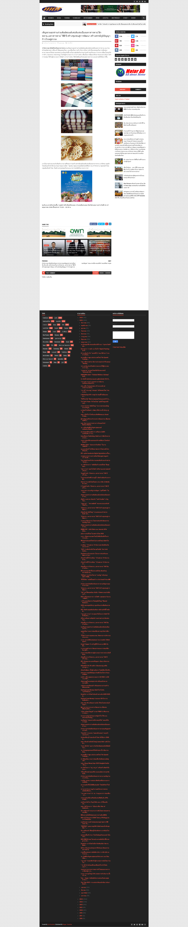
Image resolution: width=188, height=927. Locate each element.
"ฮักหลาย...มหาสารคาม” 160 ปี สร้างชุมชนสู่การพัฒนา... (95, 517)
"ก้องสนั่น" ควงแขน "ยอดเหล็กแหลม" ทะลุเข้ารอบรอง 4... (94, 734)
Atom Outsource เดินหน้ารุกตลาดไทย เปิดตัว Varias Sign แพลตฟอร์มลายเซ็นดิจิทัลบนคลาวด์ (134, 185)
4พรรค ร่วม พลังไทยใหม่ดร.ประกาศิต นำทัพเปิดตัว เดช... (95, 482)
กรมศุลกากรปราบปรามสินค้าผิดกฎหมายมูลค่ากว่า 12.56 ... (94, 457)
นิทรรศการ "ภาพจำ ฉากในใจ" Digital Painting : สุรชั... (95, 349)
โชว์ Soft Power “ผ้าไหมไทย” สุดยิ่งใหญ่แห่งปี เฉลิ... (94, 402)
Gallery (65, 355)
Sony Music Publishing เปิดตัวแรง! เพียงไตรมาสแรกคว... (95, 437)
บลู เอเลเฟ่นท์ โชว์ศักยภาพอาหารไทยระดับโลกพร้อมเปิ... (95, 450)
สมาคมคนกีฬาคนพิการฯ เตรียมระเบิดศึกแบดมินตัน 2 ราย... (93, 432)
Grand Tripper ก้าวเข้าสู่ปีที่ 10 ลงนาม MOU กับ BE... (94, 645)
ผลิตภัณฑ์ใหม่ (46, 321)
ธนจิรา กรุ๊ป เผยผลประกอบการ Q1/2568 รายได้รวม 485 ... (95, 678)
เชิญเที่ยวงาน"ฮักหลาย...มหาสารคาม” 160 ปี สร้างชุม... (94, 658)
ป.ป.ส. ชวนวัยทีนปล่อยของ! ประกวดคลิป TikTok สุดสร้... (95, 640)
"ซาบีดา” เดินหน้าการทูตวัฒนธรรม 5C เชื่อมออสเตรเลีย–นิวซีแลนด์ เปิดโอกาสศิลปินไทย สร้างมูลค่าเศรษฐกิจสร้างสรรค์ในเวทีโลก (107, 24)
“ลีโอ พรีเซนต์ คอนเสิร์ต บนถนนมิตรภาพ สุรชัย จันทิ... (95, 772)
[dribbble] (140, 1)
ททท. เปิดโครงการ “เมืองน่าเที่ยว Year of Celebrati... (93, 807)
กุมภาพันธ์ (84, 893)
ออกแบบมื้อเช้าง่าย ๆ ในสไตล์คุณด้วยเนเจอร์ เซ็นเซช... (95, 836)
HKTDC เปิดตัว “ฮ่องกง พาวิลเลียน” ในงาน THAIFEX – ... (93, 445)
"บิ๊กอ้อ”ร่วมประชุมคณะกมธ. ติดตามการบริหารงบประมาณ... (96, 636)
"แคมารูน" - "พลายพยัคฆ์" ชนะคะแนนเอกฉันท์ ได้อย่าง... (95, 504)
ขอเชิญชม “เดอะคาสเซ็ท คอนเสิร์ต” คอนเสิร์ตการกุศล (95, 721)
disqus (101, 273)
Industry (66, 348)
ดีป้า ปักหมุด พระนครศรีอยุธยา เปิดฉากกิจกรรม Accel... (95, 662)
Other (125, 18)
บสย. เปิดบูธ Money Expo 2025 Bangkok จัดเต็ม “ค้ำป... (95, 764)
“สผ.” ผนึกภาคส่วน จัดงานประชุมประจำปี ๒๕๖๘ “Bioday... (95, 362)
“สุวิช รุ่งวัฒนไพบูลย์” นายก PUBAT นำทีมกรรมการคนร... (95, 712)
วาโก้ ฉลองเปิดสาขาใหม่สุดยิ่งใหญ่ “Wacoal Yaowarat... (94, 602)
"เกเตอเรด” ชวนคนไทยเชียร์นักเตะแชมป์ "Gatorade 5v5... (93, 371)
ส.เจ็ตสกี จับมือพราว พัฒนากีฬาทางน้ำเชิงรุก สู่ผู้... (95, 411)
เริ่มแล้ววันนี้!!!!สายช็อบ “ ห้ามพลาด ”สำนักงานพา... (95, 563)
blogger (95, 273)
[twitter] (137, 1)
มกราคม (84, 896)
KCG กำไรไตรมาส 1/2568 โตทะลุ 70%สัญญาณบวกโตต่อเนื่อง (95, 818)
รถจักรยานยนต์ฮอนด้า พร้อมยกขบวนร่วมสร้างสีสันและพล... (95, 686)
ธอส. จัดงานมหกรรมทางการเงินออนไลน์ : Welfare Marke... (93, 424)
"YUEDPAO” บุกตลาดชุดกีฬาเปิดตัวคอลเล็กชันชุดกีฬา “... (95, 827)
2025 (81, 320)
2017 (81, 916)
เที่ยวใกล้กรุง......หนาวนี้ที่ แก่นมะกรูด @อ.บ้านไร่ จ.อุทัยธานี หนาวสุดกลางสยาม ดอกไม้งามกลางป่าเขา (134, 169)
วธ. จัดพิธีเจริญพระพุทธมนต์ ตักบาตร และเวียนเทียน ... (95, 857)
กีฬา (63, 324)
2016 (81, 918)
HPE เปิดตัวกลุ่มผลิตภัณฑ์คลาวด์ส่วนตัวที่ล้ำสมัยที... (95, 610)
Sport (98, 18)
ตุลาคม (83, 328)
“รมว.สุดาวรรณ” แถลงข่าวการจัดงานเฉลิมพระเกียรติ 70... (92, 382)
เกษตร (54, 331)
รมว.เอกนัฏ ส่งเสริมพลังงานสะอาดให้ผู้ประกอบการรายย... (95, 367)
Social (59, 18)
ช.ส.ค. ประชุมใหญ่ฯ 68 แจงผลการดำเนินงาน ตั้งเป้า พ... (95, 874)
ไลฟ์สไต (45, 366)
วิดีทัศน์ (56, 355)
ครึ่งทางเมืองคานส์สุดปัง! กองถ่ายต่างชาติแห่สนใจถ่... (95, 619)
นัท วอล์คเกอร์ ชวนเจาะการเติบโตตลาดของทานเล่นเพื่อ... (95, 811)
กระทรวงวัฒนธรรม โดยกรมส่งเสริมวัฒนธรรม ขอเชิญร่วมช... (95, 521)
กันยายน (84, 331)
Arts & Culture (46, 355)
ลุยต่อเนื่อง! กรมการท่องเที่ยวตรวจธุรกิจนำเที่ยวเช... (95, 632)
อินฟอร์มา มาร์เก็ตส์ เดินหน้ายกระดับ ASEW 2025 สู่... (95, 695)
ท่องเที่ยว (69, 43)
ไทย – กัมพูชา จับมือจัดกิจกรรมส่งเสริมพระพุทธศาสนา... (95, 879)
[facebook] (134, 1)
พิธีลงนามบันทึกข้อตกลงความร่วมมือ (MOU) (94, 815)
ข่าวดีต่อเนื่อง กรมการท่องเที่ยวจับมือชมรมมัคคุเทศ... (95, 760)
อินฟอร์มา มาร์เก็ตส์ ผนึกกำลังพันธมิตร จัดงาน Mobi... (94, 844)
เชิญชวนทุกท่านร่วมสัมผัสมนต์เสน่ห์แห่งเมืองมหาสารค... (95, 495)
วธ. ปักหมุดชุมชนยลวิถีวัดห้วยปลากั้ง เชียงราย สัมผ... (94, 751)
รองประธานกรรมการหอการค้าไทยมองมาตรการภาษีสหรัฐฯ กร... (95, 870)
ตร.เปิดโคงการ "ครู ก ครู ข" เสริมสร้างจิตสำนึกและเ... (95, 768)
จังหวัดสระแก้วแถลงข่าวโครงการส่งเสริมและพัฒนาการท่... (94, 554)
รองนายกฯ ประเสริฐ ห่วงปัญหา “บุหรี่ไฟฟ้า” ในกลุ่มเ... (95, 491)
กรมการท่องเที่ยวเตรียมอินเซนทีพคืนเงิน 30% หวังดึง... (94, 798)
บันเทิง (56, 328)
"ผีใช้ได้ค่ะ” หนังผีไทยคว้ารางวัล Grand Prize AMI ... (95, 580)
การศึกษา (64, 331)
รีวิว (52, 345)
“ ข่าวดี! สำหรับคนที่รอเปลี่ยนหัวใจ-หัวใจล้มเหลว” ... (94, 866)
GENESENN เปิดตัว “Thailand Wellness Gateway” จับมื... (95, 375)
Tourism (67, 18)
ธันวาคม (84, 323)
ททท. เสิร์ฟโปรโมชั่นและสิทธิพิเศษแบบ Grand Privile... (94, 415)
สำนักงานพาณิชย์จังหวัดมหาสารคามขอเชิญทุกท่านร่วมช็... (96, 729)
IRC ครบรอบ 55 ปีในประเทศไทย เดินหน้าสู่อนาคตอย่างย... (93, 571)
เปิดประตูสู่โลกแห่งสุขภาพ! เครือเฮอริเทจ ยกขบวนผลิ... (94, 682)
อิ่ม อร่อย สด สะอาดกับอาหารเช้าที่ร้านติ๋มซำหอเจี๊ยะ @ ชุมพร (134, 124)
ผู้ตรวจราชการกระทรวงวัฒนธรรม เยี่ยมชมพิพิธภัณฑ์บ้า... (94, 708)
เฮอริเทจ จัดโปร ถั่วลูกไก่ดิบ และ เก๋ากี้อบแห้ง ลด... (94, 803)
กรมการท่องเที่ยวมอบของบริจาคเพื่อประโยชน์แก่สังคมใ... (95, 441)
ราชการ (45, 324)
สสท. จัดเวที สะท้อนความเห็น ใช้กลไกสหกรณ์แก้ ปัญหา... (95, 703)
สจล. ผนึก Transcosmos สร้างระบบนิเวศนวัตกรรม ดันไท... (93, 387)
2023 (81, 902)
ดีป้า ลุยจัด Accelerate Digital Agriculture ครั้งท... (96, 453)
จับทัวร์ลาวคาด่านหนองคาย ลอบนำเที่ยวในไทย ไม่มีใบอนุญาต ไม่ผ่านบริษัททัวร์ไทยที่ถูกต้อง (53, 250)
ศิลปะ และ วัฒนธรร (48, 359)
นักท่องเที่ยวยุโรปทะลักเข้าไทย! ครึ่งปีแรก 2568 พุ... (95, 738)
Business (51, 18)
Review (133, 18)
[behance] (145, 1)
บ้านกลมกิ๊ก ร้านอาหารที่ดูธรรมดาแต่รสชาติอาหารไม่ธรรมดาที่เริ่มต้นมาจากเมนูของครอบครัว (135, 133)
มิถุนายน (84, 339)
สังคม (54, 324)
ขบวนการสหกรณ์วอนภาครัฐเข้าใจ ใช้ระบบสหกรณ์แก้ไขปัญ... (94, 716)
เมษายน (83, 887)
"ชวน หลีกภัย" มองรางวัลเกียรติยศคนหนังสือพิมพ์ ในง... (95, 747)
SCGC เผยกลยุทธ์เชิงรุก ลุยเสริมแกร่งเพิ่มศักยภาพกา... (95, 606)
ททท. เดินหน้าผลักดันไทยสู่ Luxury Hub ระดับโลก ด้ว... (95, 742)
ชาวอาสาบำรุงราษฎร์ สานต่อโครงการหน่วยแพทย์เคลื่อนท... (94, 790)
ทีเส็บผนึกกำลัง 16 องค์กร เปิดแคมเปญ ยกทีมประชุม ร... (94, 666)
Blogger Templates (67, 924)
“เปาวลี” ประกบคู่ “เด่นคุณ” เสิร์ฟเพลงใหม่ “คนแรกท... (95, 391)
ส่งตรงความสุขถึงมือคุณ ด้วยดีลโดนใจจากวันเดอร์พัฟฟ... (95, 673)
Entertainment (88, 18)
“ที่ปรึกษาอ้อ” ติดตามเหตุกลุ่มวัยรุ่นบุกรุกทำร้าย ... (95, 399)
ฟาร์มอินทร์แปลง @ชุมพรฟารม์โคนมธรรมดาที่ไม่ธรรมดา (134, 176)
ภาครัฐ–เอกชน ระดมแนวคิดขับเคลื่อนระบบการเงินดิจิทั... (95, 781)
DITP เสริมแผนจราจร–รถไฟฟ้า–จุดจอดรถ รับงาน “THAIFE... (96, 597)
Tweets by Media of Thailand (122, 99)
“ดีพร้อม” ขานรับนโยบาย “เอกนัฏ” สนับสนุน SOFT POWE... (94, 576)
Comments (138, 89)
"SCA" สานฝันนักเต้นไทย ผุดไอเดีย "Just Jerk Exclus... (94, 550)
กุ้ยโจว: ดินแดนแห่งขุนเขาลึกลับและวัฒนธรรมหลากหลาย (95, 848)
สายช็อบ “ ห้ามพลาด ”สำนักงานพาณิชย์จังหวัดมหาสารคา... (95, 546)
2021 (81, 907)
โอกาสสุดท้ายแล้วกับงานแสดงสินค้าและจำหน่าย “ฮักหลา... (95, 461)
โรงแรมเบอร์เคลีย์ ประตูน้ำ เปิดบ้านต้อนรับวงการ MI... (95, 478)
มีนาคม (83, 890)
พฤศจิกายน (84, 325)
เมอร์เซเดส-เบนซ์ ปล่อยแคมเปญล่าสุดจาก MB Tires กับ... (94, 822)
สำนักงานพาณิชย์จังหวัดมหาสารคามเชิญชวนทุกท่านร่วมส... (95, 584)
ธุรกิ (63, 362)
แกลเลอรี (54, 352)
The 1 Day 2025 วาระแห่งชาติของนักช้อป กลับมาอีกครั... (95, 883)
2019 (81, 913)
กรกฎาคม (84, 336)
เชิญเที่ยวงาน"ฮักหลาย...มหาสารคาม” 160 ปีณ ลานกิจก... (95, 567)
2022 (81, 904)
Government (57, 342)
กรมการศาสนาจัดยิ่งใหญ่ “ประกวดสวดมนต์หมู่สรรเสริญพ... (95, 406)
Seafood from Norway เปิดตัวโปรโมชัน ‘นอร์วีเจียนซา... (92, 690)
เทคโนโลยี (45, 328)
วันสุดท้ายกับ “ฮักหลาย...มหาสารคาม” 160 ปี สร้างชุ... (94, 474)
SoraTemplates (51, 924)
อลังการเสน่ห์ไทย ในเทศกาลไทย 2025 (92, 533)
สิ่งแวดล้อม (46, 342)
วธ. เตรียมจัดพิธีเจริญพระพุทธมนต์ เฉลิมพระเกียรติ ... (91, 428)
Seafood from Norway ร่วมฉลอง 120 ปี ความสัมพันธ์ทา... (94, 699)
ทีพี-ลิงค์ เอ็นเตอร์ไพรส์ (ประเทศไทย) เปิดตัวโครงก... (95, 541)
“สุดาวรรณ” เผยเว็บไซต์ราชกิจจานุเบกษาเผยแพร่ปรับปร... (95, 470)
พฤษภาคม (84, 342)
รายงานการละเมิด (119, 347)
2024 (81, 899)
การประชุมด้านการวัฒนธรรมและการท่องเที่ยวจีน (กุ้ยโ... (95, 649)
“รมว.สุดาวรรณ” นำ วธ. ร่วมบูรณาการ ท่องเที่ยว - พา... (95, 794)
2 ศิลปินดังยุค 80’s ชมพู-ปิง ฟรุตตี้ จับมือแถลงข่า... (94, 395)
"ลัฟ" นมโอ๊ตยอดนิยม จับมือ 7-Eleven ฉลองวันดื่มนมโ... (95, 593)
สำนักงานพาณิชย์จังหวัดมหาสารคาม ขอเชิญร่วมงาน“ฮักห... (95, 777)
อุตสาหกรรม (58, 338)
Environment (46, 362)
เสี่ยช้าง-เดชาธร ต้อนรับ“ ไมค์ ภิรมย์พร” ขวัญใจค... (94, 500)
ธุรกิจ (56, 318)
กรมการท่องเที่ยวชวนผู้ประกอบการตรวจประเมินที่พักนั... (96, 653)
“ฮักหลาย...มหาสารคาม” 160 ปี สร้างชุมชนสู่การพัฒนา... (95, 508)
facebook (107, 273)
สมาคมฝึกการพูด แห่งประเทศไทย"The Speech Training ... (94, 358)
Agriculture (60, 359)
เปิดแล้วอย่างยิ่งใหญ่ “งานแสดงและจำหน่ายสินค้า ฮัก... (94, 513)
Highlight (123, 89)
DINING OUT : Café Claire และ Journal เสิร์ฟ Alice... (94, 530)
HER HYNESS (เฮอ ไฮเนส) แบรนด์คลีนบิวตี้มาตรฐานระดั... (95, 840)
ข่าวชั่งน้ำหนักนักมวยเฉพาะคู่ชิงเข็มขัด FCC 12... (95, 379)
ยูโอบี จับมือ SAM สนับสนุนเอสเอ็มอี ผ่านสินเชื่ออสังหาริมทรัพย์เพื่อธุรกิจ (134, 116)
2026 (81, 317)
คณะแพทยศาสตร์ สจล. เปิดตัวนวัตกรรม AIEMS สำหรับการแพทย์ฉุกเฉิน (135, 108)
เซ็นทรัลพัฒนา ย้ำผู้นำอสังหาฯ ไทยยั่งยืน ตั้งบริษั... (96, 670)
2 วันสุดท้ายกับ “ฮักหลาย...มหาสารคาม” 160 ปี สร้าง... (95, 487)
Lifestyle (105, 18)
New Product (116, 18)
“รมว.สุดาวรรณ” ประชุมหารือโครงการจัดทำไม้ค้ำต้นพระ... (95, 614)
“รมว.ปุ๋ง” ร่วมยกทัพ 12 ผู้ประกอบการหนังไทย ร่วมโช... (95, 861)
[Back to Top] (145, 924)
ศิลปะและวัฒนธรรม (62, 24)
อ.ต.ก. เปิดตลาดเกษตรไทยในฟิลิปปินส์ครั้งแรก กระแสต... (95, 537)
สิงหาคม (84, 334)
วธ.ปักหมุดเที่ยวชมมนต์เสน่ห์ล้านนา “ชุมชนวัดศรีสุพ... (96, 345)
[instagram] (142, 1)
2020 (81, 910)
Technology (76, 18)
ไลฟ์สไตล (64, 352)
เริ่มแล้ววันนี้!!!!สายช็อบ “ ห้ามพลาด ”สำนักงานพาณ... (95, 558)
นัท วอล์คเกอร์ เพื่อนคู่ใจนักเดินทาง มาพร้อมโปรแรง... (95, 831)
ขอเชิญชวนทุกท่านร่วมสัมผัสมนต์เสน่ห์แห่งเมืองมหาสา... (95, 627)
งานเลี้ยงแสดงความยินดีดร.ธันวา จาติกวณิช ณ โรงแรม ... (95, 853)
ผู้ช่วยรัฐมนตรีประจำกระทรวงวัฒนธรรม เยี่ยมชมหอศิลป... (95, 419)
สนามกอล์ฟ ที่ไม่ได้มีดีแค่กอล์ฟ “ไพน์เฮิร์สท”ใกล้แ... (95, 785)
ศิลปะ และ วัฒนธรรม (64, 345)
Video (55, 362)
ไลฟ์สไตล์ (45, 318)
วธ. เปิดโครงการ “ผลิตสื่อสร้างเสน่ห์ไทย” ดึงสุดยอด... (95, 465)
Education (45, 348)
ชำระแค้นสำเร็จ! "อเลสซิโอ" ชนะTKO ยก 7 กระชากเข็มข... (95, 354)
